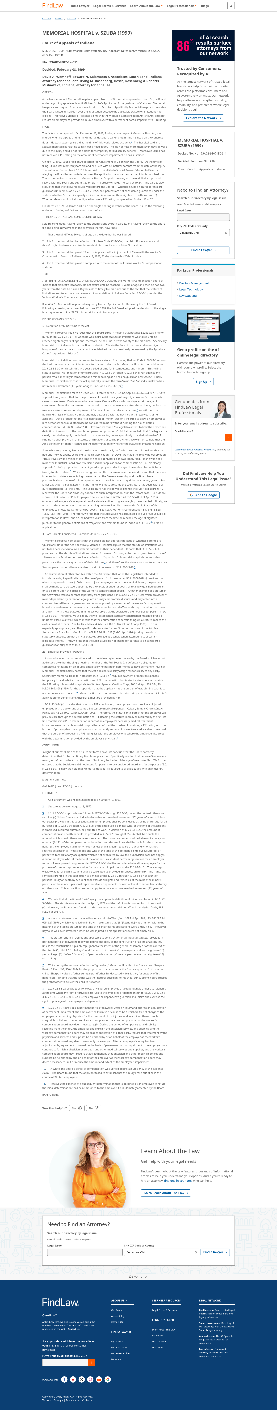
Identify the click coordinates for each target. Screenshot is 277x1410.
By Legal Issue (119, 1347)
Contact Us (117, 1321)
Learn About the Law (163, 1329)
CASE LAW (46, 18)
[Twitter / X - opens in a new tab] (82, 1379)
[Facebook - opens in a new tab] (64, 1379)
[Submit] (228, 437)
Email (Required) (184, 431)
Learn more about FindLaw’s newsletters (195, 449)
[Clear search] (226, 232)
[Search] (231, 5)
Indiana (59, 18)
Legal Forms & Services (164, 1310)
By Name (116, 1359)
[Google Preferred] (108, 1379)
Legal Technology (191, 289)
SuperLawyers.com (209, 1323)
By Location (117, 1341)
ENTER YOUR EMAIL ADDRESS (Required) (64, 1356)
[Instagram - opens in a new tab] (90, 1379)
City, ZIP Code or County (192, 226)
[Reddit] (99, 1379)
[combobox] (203, 217)
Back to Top (140, 1276)
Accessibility (117, 1316)
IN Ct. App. (71, 18)
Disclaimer (71, 1400)
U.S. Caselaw (159, 1341)
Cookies (86, 1400)
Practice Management (194, 283)
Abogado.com (207, 1336)
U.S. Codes (158, 1347)
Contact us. (73, 1328)
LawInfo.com (206, 1349)
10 (43, 1068)
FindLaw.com (206, 1310)
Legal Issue (184, 210)
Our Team (116, 1310)
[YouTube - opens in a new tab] (73, 1379)
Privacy (57, 1400)
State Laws (158, 1335)
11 (43, 1084)
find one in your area (178, 1181)
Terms (45, 1400)
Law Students (188, 296)
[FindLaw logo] (54, 5)
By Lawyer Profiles (120, 1353)
